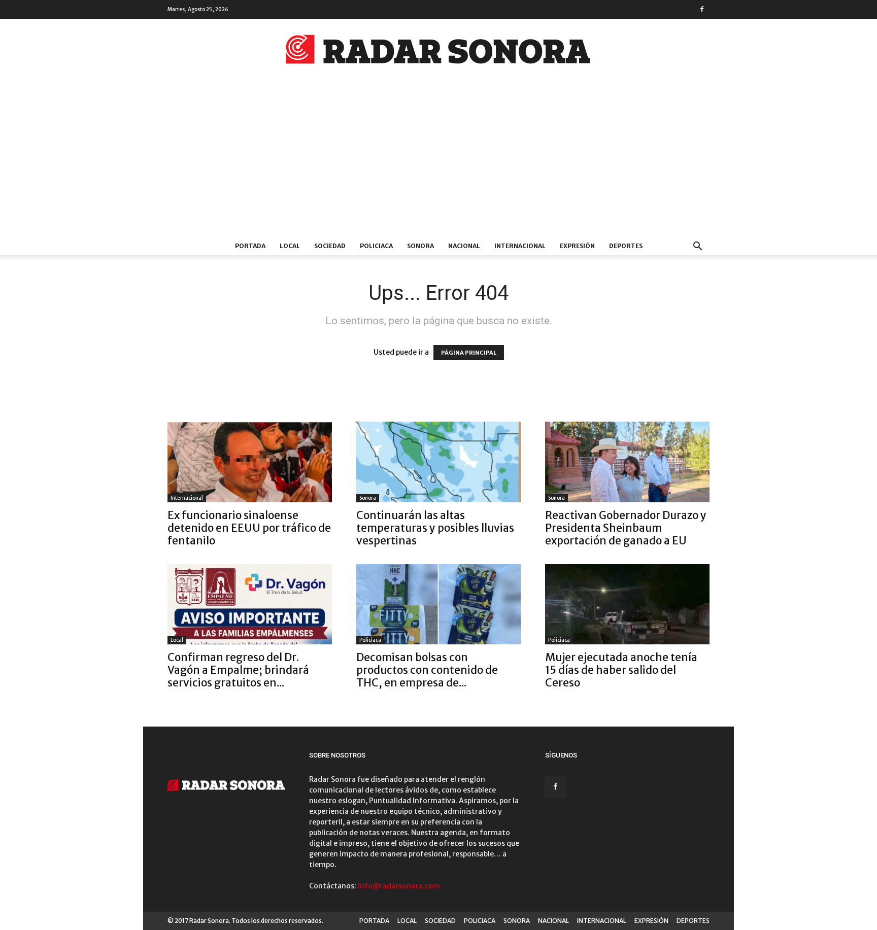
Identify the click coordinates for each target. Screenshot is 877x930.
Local (177, 640)
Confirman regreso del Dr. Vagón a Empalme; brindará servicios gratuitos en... (238, 670)
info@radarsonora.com (399, 885)
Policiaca (370, 640)
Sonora (367, 498)
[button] (697, 247)
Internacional (187, 498)
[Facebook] (702, 9)
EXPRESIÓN (577, 246)
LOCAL (290, 246)
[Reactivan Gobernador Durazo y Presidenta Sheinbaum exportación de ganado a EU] (627, 462)
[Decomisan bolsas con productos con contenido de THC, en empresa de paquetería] (438, 604)
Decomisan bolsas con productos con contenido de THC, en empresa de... (427, 670)
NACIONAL (464, 246)
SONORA (420, 246)
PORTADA (250, 246)
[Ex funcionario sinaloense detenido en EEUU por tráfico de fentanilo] (249, 462)
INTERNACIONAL (520, 246)
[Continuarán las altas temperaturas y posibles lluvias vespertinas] (438, 462)
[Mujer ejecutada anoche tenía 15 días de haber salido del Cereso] (627, 604)
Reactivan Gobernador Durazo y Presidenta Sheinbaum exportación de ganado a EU (625, 527)
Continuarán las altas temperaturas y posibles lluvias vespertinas (435, 527)
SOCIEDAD (330, 246)
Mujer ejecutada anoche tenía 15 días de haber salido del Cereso (621, 670)
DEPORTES (626, 246)
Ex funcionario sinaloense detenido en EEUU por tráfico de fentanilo (249, 527)
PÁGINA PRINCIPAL (468, 352)
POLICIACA (376, 246)
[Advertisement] (438, 161)
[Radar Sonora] (438, 52)
